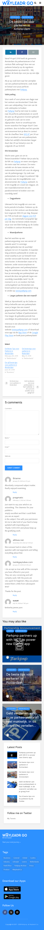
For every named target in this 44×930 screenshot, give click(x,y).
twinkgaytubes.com (23, 562)
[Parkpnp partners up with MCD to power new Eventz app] (22, 644)
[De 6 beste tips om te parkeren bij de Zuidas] (12, 799)
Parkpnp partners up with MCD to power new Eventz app (27, 755)
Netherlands (15, 17)
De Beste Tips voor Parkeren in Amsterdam (12, 351)
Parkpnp (11, 111)
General (16, 858)
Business (7, 858)
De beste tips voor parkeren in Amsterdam (26, 774)
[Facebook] (5, 912)
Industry (7, 862)
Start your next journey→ (11, 842)
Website (7, 456)
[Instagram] (17, 912)
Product (6, 870)
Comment (8, 408)
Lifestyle (10, 631)
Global (24, 858)
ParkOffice (7, 866)
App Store (22, 333)
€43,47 (27, 134)
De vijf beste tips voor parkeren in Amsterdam (11, 365)
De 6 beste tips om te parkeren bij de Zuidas (27, 798)
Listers (24, 862)
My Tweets (11, 819)
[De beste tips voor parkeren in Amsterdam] (12, 774)
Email (7, 447)
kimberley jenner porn (13, 608)
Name (7, 438)
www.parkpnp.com (23, 291)
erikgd (12, 657)
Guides (33, 858)
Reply (15, 492)
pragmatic (18, 497)
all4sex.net (18, 540)
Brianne (17, 478)
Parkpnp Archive (27, 17)
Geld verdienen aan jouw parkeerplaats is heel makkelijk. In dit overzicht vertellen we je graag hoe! (28, 786)
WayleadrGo (17, 870)
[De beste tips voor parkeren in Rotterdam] (22, 683)
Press (31, 866)
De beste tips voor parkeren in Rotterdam (29, 351)
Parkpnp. (23, 90)
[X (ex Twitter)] (11, 912)
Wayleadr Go (33, 924)
